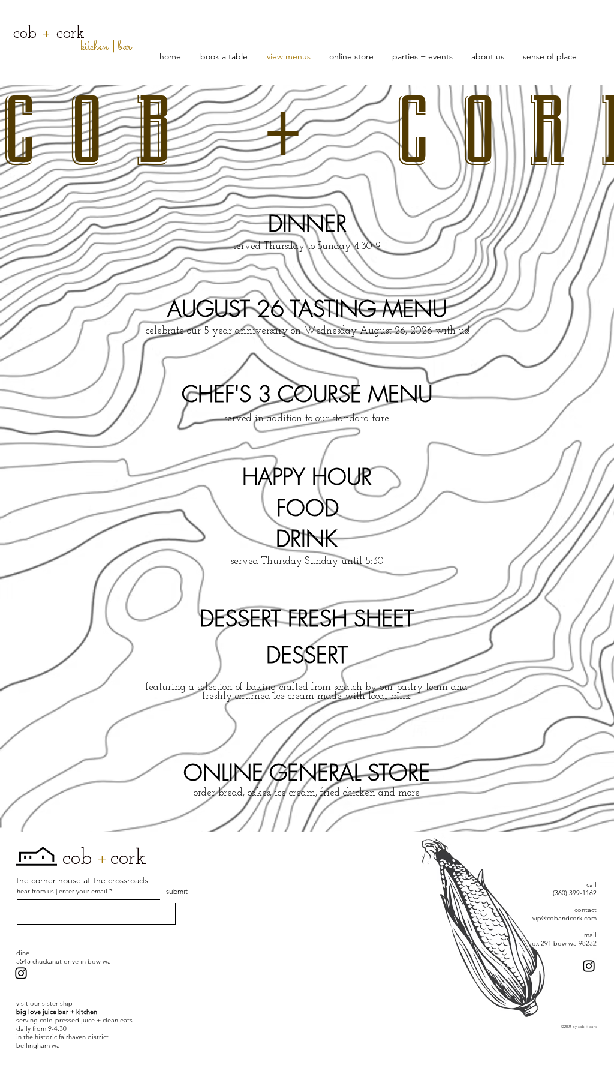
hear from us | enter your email (63, 891)
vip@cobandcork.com (564, 918)
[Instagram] (21, 973)
